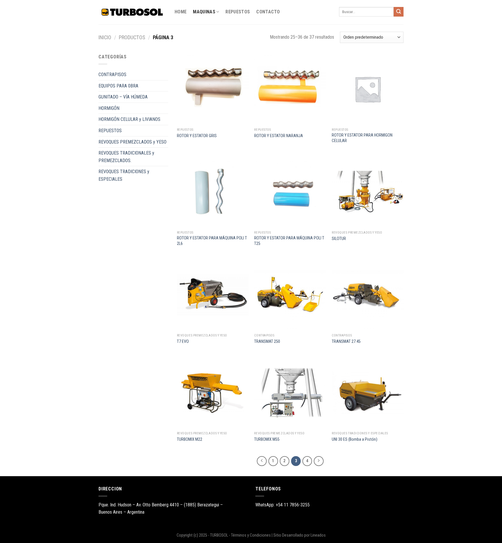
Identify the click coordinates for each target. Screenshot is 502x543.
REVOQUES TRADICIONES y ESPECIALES (123, 175)
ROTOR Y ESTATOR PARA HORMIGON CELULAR (362, 138)
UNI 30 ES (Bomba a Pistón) (354, 439)
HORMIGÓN (108, 108)
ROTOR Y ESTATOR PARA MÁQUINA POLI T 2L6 (212, 241)
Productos (132, 37)
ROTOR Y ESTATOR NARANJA (278, 135)
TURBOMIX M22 (189, 439)
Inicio (104, 37)
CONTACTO (268, 12)
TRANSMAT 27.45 (346, 341)
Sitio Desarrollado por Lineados (299, 535)
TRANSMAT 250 (267, 341)
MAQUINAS (204, 12)
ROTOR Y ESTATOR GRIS (197, 135)
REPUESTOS (237, 12)
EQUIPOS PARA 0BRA (118, 86)
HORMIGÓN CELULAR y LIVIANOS (129, 119)
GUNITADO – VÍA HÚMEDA (123, 97)
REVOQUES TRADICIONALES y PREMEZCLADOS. (126, 156)
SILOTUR (339, 238)
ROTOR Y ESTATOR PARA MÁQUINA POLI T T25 (289, 241)
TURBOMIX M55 (266, 439)
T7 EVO (183, 341)
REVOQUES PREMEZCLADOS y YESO (132, 142)
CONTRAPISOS (112, 74)
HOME (181, 12)
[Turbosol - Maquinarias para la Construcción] (132, 12)
